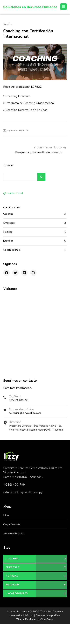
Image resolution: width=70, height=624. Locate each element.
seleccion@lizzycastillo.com (25, 413)
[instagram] (33, 272)
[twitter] (15, 272)
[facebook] (6, 272)
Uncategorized (11, 250)
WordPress (46, 619)
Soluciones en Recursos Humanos (30, 7)
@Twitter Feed (13, 193)
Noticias (8, 232)
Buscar (8, 165)
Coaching (8, 214)
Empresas (9, 223)
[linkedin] (24, 272)
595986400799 (18, 400)
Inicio (6, 515)
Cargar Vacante (12, 524)
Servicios (8, 24)
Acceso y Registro (13, 533)
